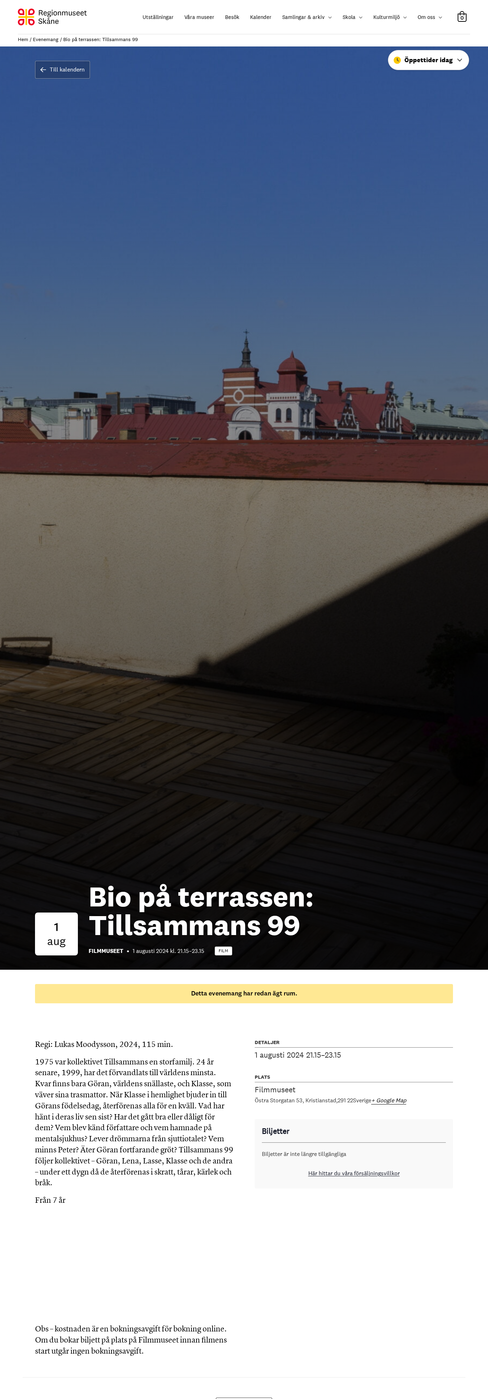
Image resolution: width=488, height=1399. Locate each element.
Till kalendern (67, 69)
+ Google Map (388, 1100)
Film (223, 951)
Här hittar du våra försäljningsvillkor (354, 1173)
